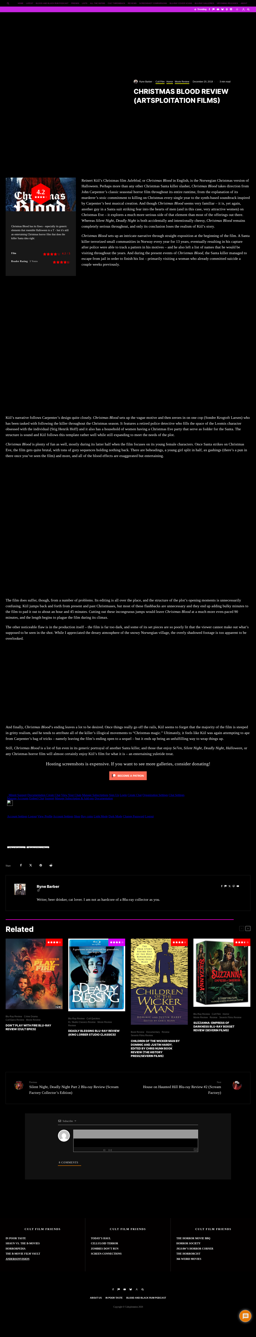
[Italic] (78, 1150)
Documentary (153, 1032)
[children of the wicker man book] (159, 982)
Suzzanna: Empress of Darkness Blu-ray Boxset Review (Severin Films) (213, 1026)
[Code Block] (97, 1150)
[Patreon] (213, 9)
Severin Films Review (142, 1035)
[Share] (21, 865)
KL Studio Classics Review (82, 1022)
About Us (96, 1298)
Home (20, 3)
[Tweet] (30, 865)
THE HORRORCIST (188, 1253)
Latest (29, 3)
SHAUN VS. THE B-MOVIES (23, 1243)
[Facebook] (209, 9)
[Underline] (81, 1150)
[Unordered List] (90, 1150)
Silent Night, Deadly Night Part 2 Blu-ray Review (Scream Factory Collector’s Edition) (74, 1088)
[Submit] (50, 865)
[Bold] (74, 1150)
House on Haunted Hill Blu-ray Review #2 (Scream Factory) (182, 1088)
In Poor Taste (114, 1298)
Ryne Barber (145, 81)
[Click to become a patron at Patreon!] (128, 781)
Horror (169, 81)
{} (104, 1150)
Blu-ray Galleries (204, 3)
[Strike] (84, 1150)
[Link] (100, 1150)
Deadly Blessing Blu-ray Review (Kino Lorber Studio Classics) (94, 1032)
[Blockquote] (94, 1150)
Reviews (132, 3)
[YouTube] (218, 9)
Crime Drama (31, 1016)
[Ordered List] (87, 1150)
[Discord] (231, 9)
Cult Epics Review (15, 1020)
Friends (75, 3)
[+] (110, 1150)
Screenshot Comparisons (153, 3)
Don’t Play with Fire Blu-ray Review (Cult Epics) (28, 1027)
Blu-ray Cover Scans (181, 3)
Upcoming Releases (227, 3)
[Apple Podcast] (227, 9)
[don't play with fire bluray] (34, 974)
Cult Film (160, 81)
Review (72, 1025)
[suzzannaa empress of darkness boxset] (221, 973)
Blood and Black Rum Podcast (52, 3)
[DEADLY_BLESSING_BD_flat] (96, 975)
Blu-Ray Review (14, 1016)
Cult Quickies (93, 1018)
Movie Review (182, 81)
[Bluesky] (222, 9)
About (244, 3)
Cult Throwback (116, 3)
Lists (84, 3)
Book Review (137, 1032)
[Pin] (41, 865)
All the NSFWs (97, 3)
